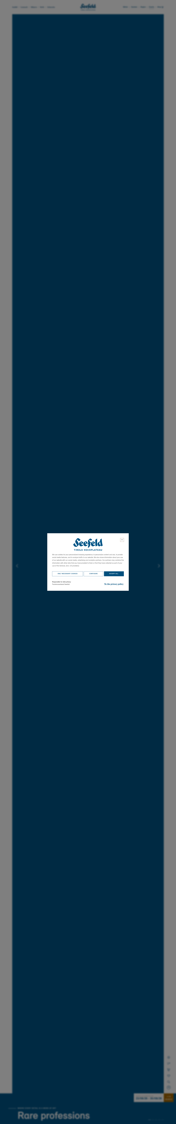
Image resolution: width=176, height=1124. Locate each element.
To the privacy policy (113, 584)
